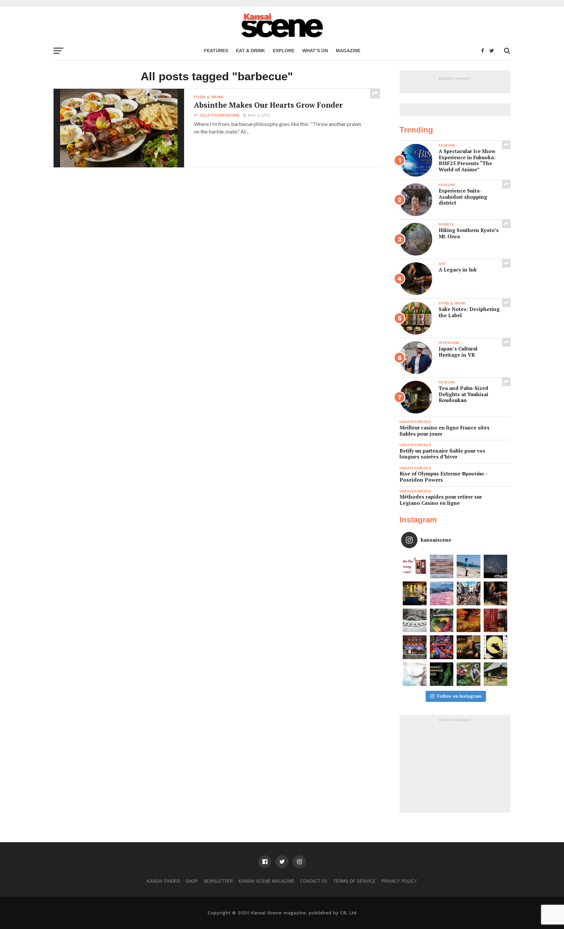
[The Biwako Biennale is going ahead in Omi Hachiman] (442, 674)
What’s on (315, 50)
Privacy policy (399, 881)
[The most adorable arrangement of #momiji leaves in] (442, 620)
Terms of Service (354, 881)
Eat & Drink (250, 50)
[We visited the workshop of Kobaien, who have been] (496, 593)
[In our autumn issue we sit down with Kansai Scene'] (468, 647)
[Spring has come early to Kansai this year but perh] (468, 567)
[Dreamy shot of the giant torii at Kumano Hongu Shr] (496, 567)
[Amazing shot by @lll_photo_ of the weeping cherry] (442, 567)
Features (216, 50)
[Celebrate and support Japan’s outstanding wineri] (496, 620)
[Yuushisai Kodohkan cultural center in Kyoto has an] (415, 593)
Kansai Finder (163, 881)
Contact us (313, 881)
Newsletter (218, 881)
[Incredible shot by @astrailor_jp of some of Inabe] (442, 593)
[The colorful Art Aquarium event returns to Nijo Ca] (442, 647)
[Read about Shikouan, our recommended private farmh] (496, 674)
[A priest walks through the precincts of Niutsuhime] (415, 647)
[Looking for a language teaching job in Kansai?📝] (415, 674)
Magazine (348, 50)
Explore (283, 50)
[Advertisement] (455, 765)
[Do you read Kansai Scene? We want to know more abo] (415, 567)
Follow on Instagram (459, 696)
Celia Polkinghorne (220, 115)
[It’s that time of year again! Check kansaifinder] (468, 620)
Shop (192, 881)
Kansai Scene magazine (266, 881)
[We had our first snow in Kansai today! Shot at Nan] (415, 620)
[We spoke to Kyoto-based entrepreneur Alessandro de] (468, 593)
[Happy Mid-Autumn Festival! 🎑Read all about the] (496, 647)
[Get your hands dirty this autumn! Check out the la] (468, 674)
